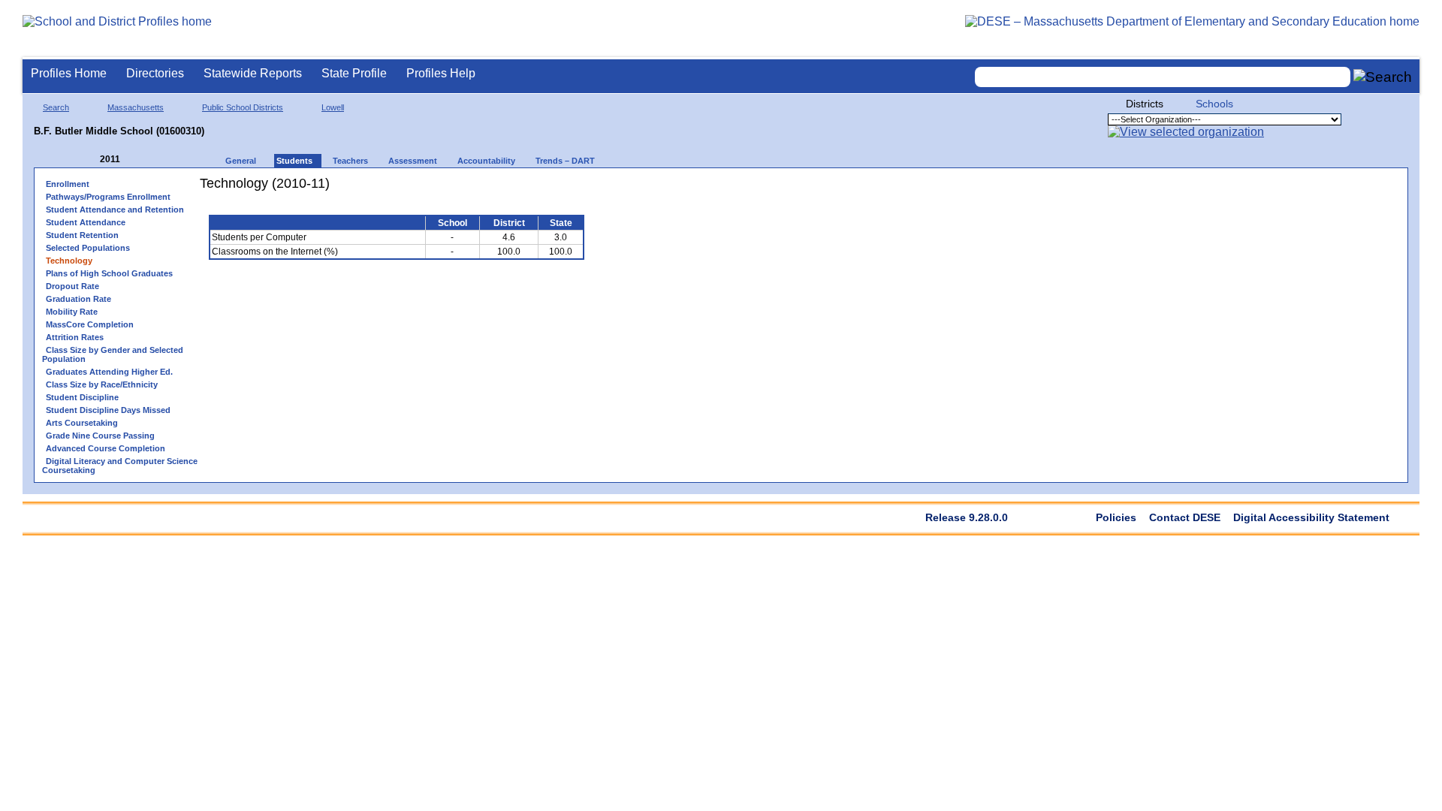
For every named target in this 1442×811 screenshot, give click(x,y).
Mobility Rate (72, 311)
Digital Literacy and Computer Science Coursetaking (120, 466)
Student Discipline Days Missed (108, 410)
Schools (1214, 104)
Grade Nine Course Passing (100, 435)
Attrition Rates (75, 337)
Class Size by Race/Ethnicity (102, 384)
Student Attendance (85, 222)
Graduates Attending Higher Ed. (109, 371)
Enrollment (67, 183)
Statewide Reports (253, 73)
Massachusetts (135, 107)
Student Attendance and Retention (115, 209)
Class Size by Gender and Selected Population (112, 354)
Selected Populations (88, 247)
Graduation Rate (78, 298)
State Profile (354, 73)
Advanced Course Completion (105, 448)
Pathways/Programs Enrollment (108, 196)
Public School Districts (242, 107)
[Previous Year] (89, 159)
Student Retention (82, 235)
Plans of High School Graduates (109, 273)
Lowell (332, 107)
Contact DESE (1184, 517)
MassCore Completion (90, 324)
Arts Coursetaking (82, 422)
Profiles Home (69, 73)
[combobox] (1162, 77)
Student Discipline (82, 397)
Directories (155, 73)
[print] (499, 189)
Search (56, 107)
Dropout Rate (72, 286)
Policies (1116, 517)
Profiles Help (440, 73)
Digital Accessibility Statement (1311, 517)
